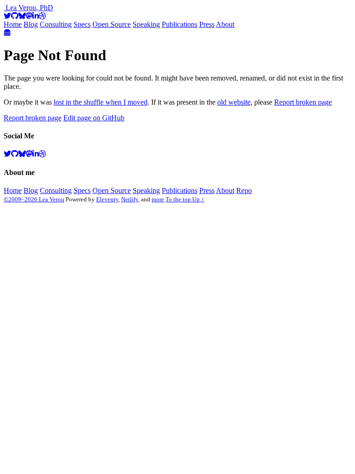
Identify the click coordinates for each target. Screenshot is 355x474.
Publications (179, 24)
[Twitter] (7, 16)
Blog (31, 24)
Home (13, 24)
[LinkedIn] (35, 16)
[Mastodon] (29, 16)
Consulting (56, 24)
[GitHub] (14, 16)
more (158, 199)
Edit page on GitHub (93, 118)
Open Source (111, 24)
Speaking (146, 24)
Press (206, 24)
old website (234, 102)
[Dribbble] (42, 16)
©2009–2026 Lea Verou (34, 199)
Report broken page (303, 102)
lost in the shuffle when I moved (100, 102)
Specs (82, 24)
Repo (244, 190)
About (225, 24)
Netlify (129, 199)
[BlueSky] (22, 16)
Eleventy (107, 199)
